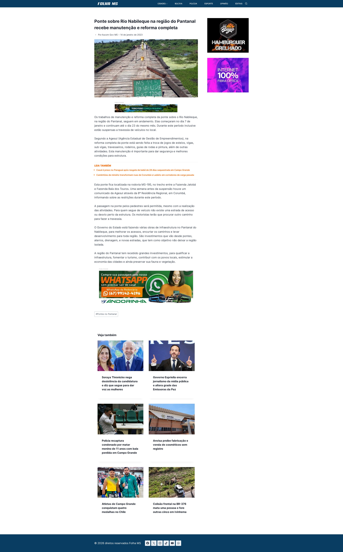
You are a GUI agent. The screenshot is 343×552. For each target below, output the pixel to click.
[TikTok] (166, 543)
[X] (153, 543)
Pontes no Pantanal (106, 314)
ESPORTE (208, 3)
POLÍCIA (193, 3)
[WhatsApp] (178, 543)
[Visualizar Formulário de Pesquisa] (246, 3)
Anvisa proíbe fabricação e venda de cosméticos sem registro (170, 444)
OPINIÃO (224, 3)
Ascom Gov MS (110, 34)
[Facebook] (147, 543)
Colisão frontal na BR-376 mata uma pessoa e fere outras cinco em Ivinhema (170, 508)
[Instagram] (160, 543)
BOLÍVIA (178, 3)
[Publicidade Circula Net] (228, 91)
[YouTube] (172, 543)
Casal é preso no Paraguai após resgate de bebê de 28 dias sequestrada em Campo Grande (143, 170)
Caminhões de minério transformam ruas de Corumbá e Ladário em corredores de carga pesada (145, 175)
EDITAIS (238, 3)
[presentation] (120, 355)
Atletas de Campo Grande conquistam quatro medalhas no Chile (119, 508)
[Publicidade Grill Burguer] (228, 51)
